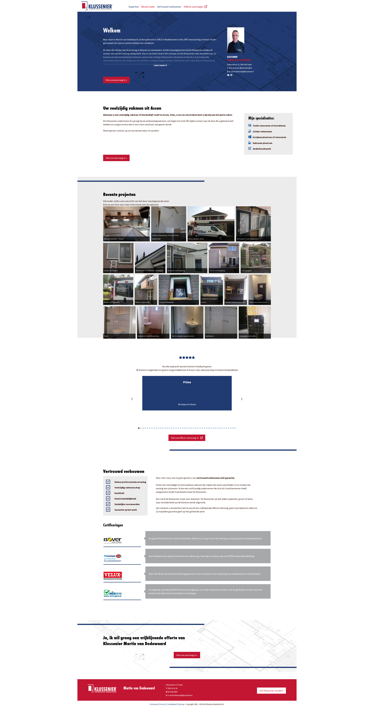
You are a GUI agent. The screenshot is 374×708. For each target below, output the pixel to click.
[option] (187, 393)
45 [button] (236, 428)
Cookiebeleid (171, 704)
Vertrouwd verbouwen (169, 6)
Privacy (162, 704)
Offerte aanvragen (194, 6)
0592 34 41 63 (233, 68)
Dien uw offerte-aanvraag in (185, 437)
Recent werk (148, 6)
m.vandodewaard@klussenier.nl (241, 71)
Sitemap (181, 704)
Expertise (134, 6)
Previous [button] (132, 399)
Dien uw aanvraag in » (116, 80)
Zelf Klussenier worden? (271, 690)
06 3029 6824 (247, 68)
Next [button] (241, 399)
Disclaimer (154, 704)
